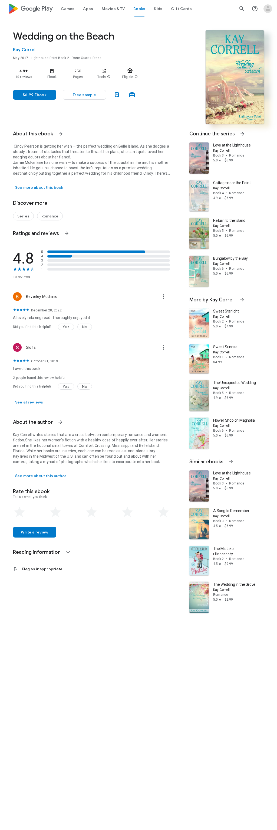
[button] (108, 77)
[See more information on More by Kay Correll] (242, 299)
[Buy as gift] (132, 94)
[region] (99, 74)
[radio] (19, 512)
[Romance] (50, 216)
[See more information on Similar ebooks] (231, 461)
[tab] (68, 8)
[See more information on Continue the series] (242, 133)
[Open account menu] (267, 8)
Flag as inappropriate (37, 569)
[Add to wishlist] (116, 94)
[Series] (23, 216)
